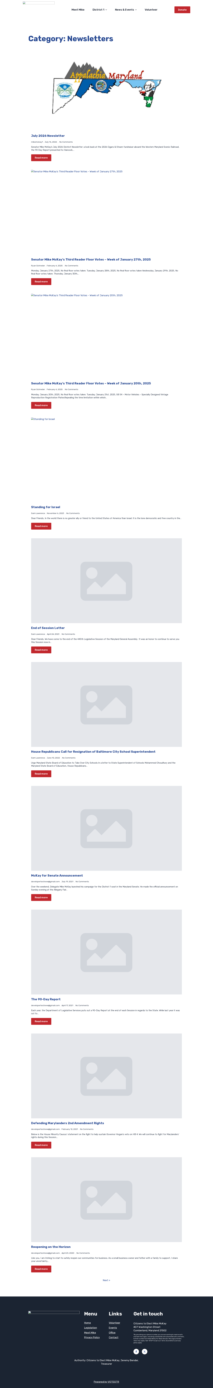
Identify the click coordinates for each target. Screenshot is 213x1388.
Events (113, 1327)
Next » (106, 1280)
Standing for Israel (45, 507)
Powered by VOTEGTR (106, 1381)
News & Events (124, 9)
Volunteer (151, 9)
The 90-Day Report (46, 999)
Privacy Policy (92, 1337)
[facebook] (136, 1351)
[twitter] (144, 1351)
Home (87, 1322)
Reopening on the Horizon (51, 1247)
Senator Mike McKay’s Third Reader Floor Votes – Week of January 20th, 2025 (91, 383)
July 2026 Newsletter (48, 136)
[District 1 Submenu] (106, 9)
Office (112, 1332)
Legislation (90, 1327)
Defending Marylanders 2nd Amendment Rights (67, 1123)
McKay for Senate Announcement (57, 875)
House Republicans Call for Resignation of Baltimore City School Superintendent (93, 751)
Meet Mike (78, 9)
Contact (113, 1337)
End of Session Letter (48, 628)
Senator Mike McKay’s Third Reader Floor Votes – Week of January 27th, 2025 (91, 259)
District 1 (98, 9)
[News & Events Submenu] (136, 9)
